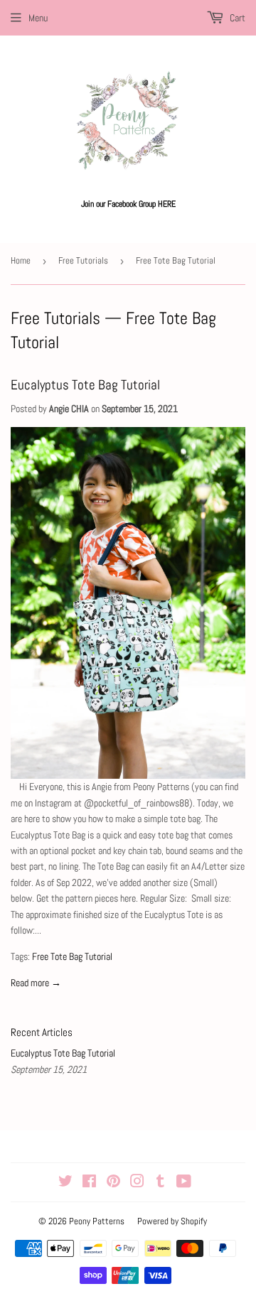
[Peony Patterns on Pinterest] (113, 1183)
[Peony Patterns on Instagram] (137, 1183)
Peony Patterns (96, 1221)
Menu (38, 17)
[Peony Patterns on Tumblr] (160, 1183)
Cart (236, 17)
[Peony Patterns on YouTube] (183, 1183)
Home (21, 260)
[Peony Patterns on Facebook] (89, 1183)
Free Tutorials (83, 260)
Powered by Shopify (172, 1221)
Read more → (36, 982)
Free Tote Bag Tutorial (72, 956)
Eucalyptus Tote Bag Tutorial (85, 385)
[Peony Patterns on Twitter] (65, 1183)
